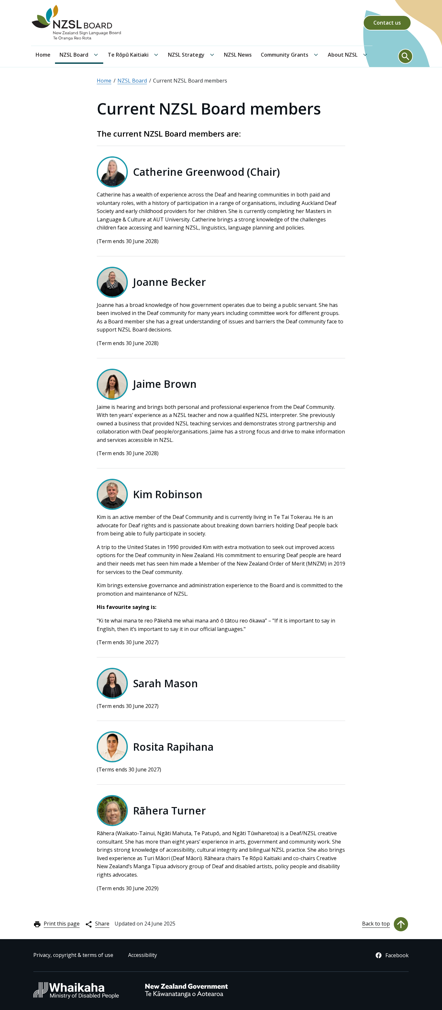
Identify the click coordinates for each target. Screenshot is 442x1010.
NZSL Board (74, 54)
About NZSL (343, 54)
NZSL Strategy (186, 54)
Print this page (62, 923)
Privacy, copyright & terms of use (73, 955)
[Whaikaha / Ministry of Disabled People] (76, 998)
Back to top (376, 923)
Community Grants (284, 54)
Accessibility (142, 955)
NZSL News (238, 54)
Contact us (387, 22)
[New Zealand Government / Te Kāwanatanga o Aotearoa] (186, 997)
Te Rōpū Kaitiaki (128, 54)
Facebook (397, 955)
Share (102, 923)
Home (43, 54)
